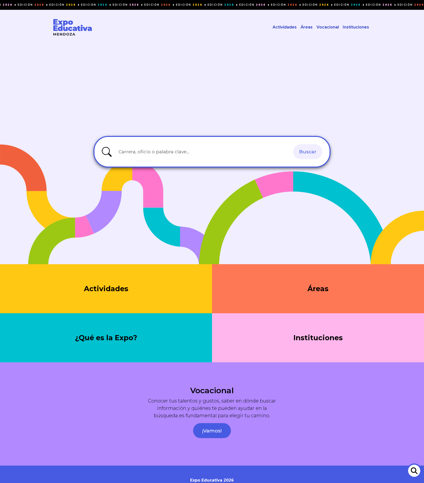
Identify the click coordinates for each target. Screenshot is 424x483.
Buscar (307, 152)
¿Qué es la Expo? (106, 337)
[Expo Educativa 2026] (72, 27)
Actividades (285, 27)
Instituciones (356, 27)
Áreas (307, 27)
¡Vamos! (212, 431)
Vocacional (328, 27)
